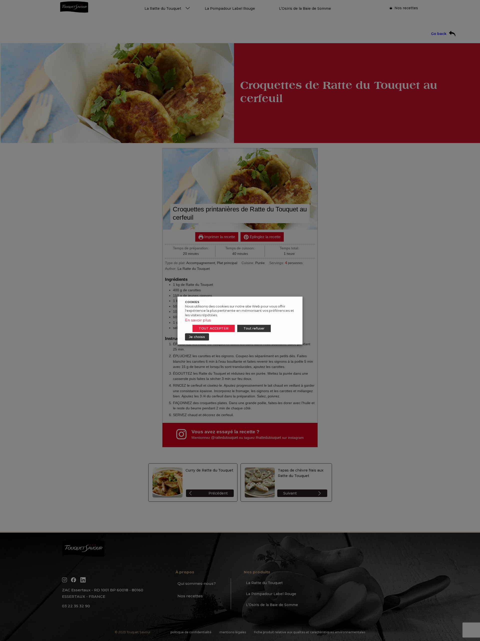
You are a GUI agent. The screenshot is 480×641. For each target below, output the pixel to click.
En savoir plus (198, 320)
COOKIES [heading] (192, 302)
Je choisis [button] (197, 337)
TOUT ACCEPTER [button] (213, 328)
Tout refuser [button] (254, 328)
